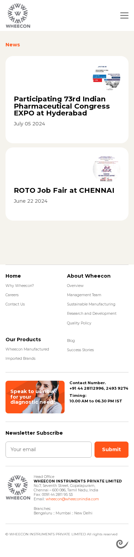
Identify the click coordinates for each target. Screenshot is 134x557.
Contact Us (15, 304)
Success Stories (80, 350)
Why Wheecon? (19, 285)
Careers (12, 295)
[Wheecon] (17, 15)
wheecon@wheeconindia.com (72, 499)
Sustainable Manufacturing (91, 304)
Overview (75, 285)
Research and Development (91, 313)
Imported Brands (20, 358)
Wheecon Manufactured (27, 349)
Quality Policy (79, 323)
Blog (71, 340)
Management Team (84, 295)
